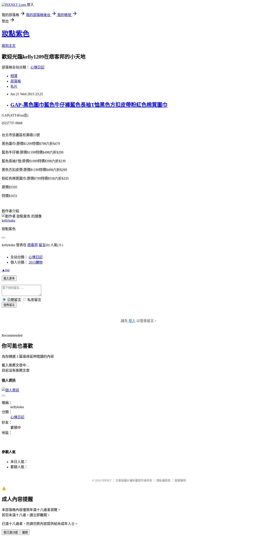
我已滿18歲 (10, 532)
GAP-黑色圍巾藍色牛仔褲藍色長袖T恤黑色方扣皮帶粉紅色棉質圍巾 (88, 105)
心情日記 (37, 67)
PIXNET (106, 480)
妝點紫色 (16, 34)
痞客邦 (32, 245)
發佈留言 (9, 305)
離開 (25, 532)
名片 (13, 86)
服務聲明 (180, 480)
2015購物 (36, 262)
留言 (42, 245)
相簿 (13, 76)
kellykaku (8, 220)
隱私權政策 (163, 480)
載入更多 (9, 278)
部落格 (15, 81)
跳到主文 (9, 46)
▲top (6, 270)
